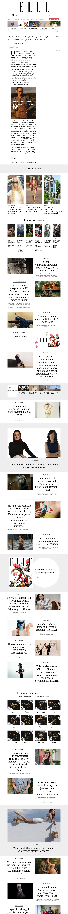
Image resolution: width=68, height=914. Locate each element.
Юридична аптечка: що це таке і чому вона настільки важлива (34, 465)
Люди (28, 19)
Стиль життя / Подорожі (19, 281)
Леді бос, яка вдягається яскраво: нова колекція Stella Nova (19, 410)
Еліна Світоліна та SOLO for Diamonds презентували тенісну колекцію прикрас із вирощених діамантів (46, 673)
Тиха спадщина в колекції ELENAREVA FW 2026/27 (46, 318)
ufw (14, 162)
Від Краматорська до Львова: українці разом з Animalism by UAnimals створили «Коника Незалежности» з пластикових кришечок (19, 515)
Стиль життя (23, 19)
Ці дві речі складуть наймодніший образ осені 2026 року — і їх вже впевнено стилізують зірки (15, 211)
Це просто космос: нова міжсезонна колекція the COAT (46, 626)
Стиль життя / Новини (19, 332)
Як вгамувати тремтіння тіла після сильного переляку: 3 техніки (29, 243)
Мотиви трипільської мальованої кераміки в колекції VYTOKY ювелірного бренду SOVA (19, 867)
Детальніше (38, 577)
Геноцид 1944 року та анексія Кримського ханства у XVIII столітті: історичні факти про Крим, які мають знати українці (20, 246)
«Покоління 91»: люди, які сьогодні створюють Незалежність (19, 648)
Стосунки (17, 19)
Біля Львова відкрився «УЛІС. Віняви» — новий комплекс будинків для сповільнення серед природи (19, 292)
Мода (9, 19)
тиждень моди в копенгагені (23, 162)
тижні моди (33, 162)
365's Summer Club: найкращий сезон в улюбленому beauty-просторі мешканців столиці (54, 211)
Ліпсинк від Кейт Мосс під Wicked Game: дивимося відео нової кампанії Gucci (46, 483)
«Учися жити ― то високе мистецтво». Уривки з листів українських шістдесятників (48, 243)
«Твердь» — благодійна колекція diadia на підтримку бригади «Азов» (46, 266)
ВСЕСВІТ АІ (41, 19)
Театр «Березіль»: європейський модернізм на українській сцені (11, 243)
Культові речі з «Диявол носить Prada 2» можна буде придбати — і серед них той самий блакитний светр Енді (19, 761)
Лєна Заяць (20, 420)
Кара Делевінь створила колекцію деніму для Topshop (47, 540)
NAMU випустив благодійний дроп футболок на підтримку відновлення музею (47, 788)
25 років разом (19, 336)
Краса (13, 19)
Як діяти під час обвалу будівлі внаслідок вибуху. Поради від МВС (56, 243)
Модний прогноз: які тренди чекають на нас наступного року (34, 209)
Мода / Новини (47, 258)
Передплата (54, 19)
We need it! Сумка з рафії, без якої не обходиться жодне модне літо (34, 849)
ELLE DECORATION (34, 19)
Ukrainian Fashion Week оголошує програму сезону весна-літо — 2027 (47, 891)
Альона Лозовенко (48, 802)
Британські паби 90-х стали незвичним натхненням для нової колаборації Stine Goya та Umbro (19, 603)
